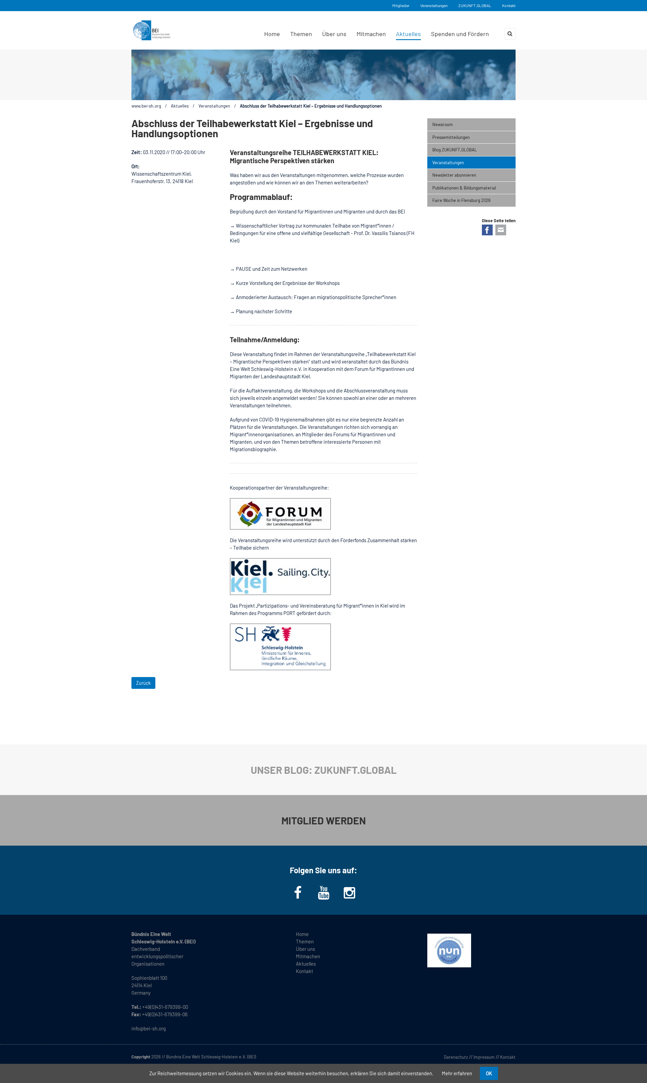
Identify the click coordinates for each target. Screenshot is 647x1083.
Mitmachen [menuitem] (371, 33)
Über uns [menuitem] (334, 33)
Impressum (484, 1057)
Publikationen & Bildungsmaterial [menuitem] (464, 188)
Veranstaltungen (434, 5)
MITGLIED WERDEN (323, 820)
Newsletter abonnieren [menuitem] (454, 175)
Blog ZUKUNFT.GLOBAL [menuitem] (454, 149)
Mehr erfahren (457, 1073)
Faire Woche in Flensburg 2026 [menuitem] (461, 200)
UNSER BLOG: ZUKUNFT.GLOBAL (324, 770)
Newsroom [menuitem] (442, 124)
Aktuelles (180, 106)
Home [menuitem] (272, 33)
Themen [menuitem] (301, 33)
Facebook (487, 230)
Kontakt (509, 5)
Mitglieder (400, 5)
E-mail (500, 230)
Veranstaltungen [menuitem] (448, 162)
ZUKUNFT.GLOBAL (474, 5)
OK (489, 1073)
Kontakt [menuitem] (304, 971)
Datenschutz (456, 1057)
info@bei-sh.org (148, 1028)
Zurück (143, 683)
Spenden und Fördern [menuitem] (460, 33)
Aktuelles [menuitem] (408, 33)
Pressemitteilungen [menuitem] (451, 137)
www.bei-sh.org (146, 106)
